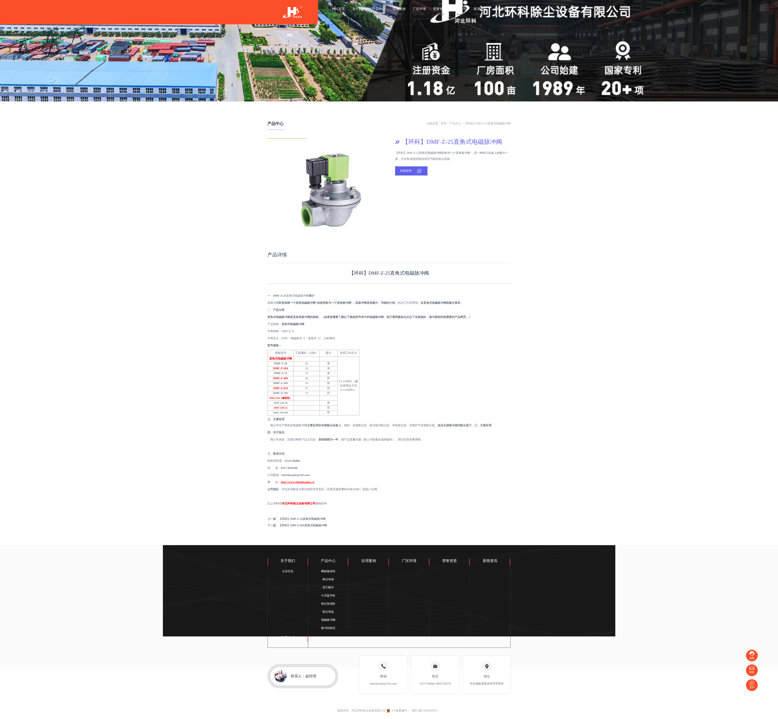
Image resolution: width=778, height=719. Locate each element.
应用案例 (399, 11)
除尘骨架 (328, 612)
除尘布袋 (328, 579)
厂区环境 (419, 11)
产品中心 (378, 11)
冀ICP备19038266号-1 (425, 710)
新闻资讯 (459, 11)
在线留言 (500, 11)
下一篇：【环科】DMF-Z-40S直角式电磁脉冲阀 (297, 525)
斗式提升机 (328, 595)
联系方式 (480, 11)
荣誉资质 (439, 11)
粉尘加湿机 (328, 603)
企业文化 (287, 571)
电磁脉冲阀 (328, 620)
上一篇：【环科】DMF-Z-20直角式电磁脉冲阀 (296, 519)
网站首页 (338, 11)
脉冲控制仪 (328, 628)
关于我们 (358, 11)
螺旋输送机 (328, 571)
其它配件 (328, 587)
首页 (444, 123)
